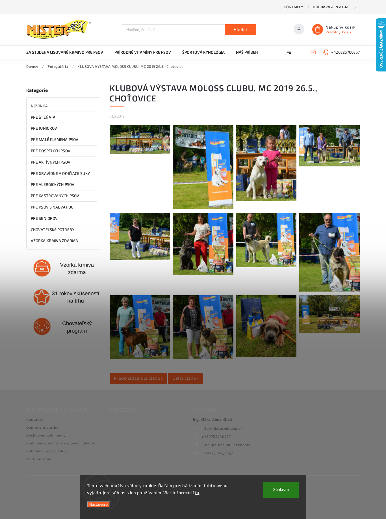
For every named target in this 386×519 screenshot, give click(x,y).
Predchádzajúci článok (138, 378)
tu (197, 492)
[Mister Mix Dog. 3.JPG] (266, 199)
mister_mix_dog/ (217, 453)
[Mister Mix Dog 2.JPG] (203, 207)
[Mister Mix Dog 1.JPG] (140, 152)
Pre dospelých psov (50, 150)
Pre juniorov (44, 128)
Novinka (39, 105)
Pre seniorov (44, 218)
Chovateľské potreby (52, 229)
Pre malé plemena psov (54, 139)
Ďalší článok (185, 378)
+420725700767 (216, 436)
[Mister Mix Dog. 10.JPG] (203, 357)
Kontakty (293, 7)
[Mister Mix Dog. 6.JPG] (203, 273)
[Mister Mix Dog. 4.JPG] (329, 164)
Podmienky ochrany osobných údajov (60, 443)
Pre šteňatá (43, 117)
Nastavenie (98, 504)
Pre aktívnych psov (50, 162)
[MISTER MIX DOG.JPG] (329, 331)
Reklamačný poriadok (46, 451)
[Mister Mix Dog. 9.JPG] (140, 357)
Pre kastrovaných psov (55, 195)
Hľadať (241, 29)
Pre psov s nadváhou (52, 207)
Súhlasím (281, 490)
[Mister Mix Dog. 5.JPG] (140, 258)
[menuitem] (67, 52)
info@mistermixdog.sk (222, 428)
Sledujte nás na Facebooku (226, 444)
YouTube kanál (39, 459)
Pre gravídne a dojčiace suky (60, 173)
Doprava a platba (330, 7)
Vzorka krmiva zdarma (54, 240)
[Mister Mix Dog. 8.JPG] (329, 290)
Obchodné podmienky (46, 435)
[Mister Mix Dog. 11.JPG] (266, 355)
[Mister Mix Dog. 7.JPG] (266, 265)
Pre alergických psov (52, 184)
